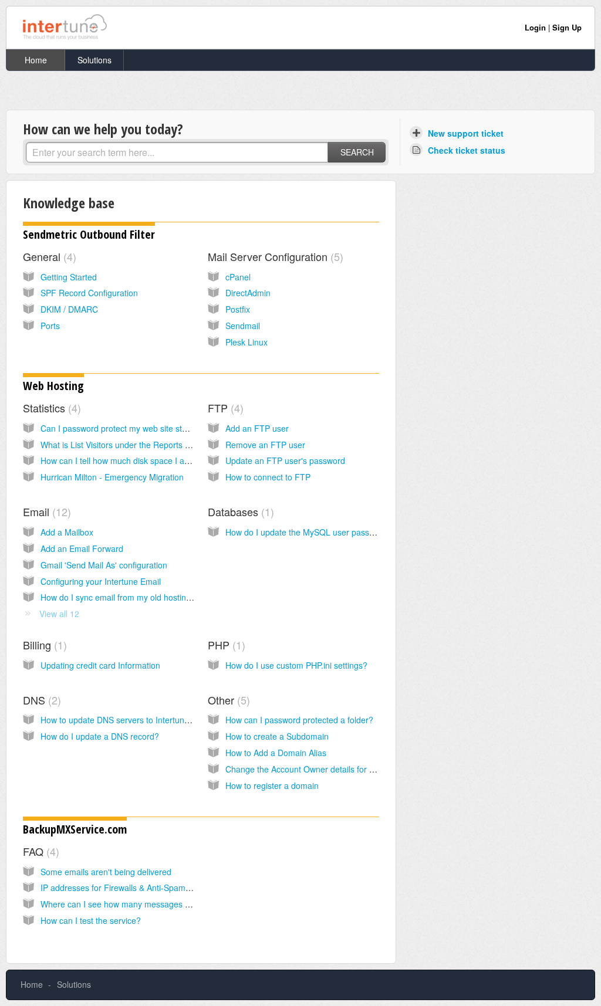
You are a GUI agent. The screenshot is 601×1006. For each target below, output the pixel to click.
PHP (225, 644)
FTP (224, 407)
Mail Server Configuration (274, 256)
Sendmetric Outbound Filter (89, 234)
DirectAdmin (248, 293)
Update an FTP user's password (285, 460)
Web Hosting (53, 386)
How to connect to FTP (267, 477)
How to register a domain (272, 785)
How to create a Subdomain (277, 736)
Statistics (50, 407)
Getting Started (68, 277)
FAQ (39, 851)
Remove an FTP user (265, 445)
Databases (239, 511)
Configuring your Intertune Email (100, 581)
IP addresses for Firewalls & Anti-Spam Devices (128, 887)
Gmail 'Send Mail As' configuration (103, 565)
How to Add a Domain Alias (275, 752)
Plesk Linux (246, 342)
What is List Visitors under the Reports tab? (120, 445)
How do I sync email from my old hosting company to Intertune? (158, 597)
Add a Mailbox (66, 532)
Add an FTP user (257, 428)
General (48, 256)
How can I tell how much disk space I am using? (129, 460)
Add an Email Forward (81, 548)
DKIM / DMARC (69, 309)
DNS (40, 699)
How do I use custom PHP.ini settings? (296, 665)
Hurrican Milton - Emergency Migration (112, 477)
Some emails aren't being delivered (105, 872)
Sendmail (242, 325)
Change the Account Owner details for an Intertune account (335, 769)
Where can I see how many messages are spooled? (137, 904)
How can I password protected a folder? (299, 720)
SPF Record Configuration (89, 293)
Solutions (94, 60)
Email (45, 511)
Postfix (237, 309)
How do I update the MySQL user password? (308, 532)
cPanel (238, 277)
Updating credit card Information (100, 665)
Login (535, 27)
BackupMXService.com (75, 829)
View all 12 (59, 613)
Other (227, 699)
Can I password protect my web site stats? (119, 428)
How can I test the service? (90, 920)
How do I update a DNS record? (99, 736)
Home (36, 60)
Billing (43, 644)
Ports (50, 325)
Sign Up (567, 27)
